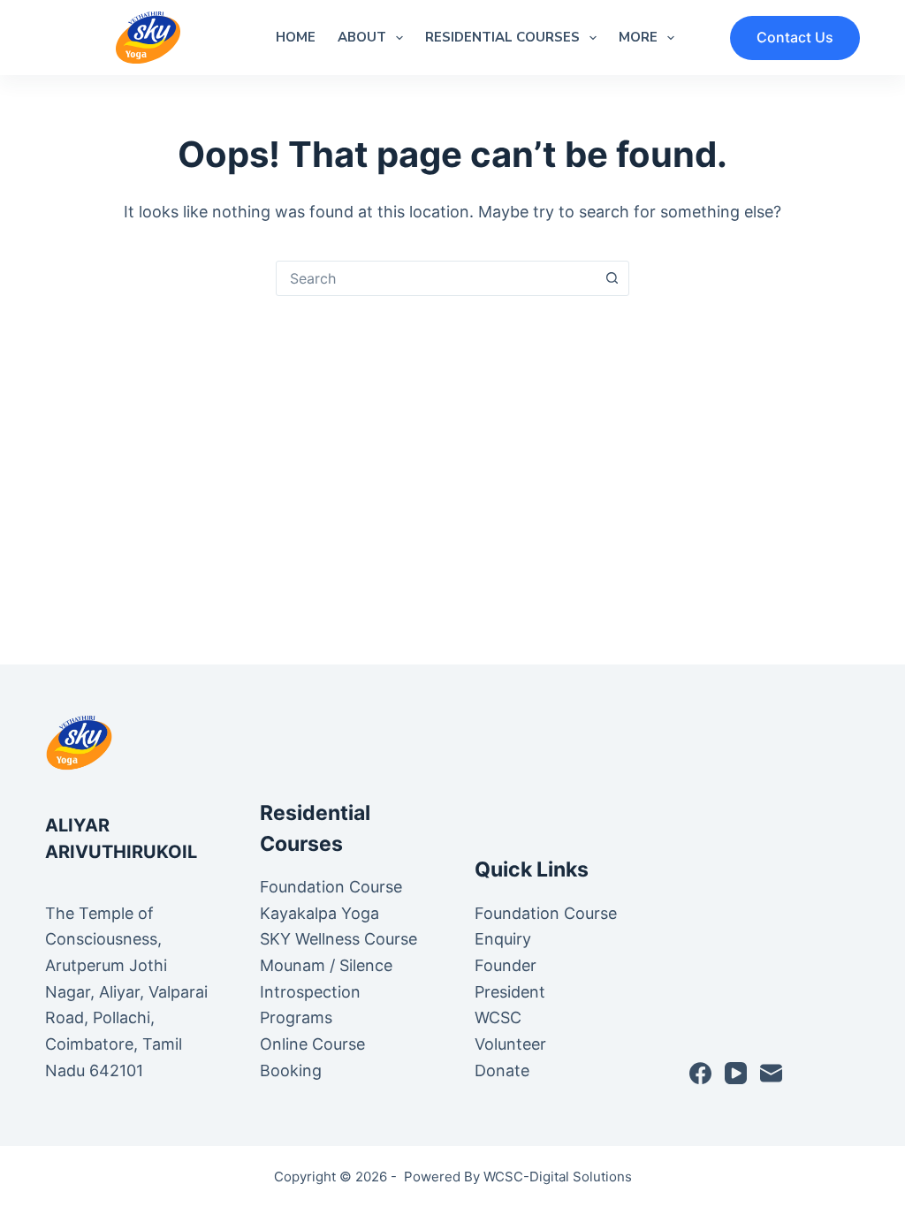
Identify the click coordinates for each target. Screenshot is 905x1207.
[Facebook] (700, 1073)
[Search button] (611, 278)
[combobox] (436, 278)
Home (296, 37)
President (512, 992)
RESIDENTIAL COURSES (502, 37)
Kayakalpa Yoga (319, 913)
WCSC (500, 1017)
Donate (502, 1070)
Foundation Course (331, 886)
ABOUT (362, 37)
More (638, 37)
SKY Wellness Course (338, 939)
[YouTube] (736, 1073)
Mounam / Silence (326, 965)
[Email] (771, 1073)
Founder (505, 965)
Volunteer (510, 1044)
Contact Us (795, 37)
